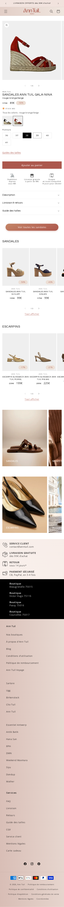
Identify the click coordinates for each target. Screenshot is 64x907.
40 (49, 136)
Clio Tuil (10, 704)
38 (27, 135)
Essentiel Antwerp (16, 724)
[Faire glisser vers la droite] (38, 85)
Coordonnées (43, 899)
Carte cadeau (13, 850)
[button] (5, 11)
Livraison (11, 808)
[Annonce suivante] (58, 3)
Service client (13, 836)
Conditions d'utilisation (19, 655)
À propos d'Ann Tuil (17, 641)
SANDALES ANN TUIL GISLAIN (43, 293)
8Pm (8, 746)
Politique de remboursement (22, 662)
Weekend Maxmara (17, 760)
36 (8, 136)
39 (37, 135)
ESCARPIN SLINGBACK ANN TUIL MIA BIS (43, 378)
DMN (9, 753)
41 (8, 143)
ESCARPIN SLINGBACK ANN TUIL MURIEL (15, 378)
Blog (8, 648)
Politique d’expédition (18, 894)
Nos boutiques (14, 634)
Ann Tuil (11, 711)
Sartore (10, 683)
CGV (8, 829)
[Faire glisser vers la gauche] (25, 85)
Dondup (10, 774)
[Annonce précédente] (5, 3)
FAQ (8, 801)
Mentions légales (15, 843)
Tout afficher (32, 313)
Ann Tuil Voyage (15, 669)
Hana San (11, 739)
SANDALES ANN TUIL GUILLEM (15, 293)
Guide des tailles (15, 822)
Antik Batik (12, 731)
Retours (10, 815)
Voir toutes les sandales (32, 227)
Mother (10, 781)
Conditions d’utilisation (47, 889)
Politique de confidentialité (21, 889)
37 (18, 136)
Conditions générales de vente (45, 894)
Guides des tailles (11, 152)
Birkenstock (12, 697)
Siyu (8, 767)
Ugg (8, 690)
